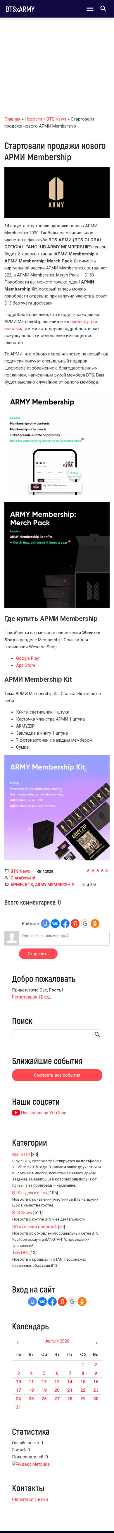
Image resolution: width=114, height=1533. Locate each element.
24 (18, 1398)
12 (44, 1381)
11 (31, 1381)
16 (96, 1381)
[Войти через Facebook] (65, 923)
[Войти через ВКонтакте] (55, 923)
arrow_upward (100, 1518)
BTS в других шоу (29, 1192)
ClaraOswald (23, 878)
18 (31, 1390)
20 (57, 1390)
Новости (33, 119)
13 (57, 1381)
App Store (25, 665)
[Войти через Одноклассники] (95, 923)
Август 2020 (57, 1341)
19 (44, 1390)
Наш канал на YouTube (43, 1113)
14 (69, 1381)
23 (96, 1390)
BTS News (56, 119)
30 (96, 1398)
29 (83, 1398)
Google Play (27, 658)
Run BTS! (21, 1154)
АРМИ (17, 884)
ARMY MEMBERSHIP (55, 884)
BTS (29, 884)
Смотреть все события (57, 1075)
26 (44, 1398)
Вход (46, 997)
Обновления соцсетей (34, 1226)
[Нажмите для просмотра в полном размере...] (57, 442)
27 (57, 1398)
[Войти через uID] (45, 923)
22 (83, 1390)
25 (31, 1398)
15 (83, 1381)
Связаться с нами (30, 1499)
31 (18, 1407)
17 (18, 1390)
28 (69, 1398)
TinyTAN (20, 1252)
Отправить (38, 953)
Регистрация (24, 997)
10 (18, 1381)
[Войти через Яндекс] (75, 923)
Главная (12, 119)
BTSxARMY (20, 8)
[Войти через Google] (85, 923)
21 (69, 1390)
